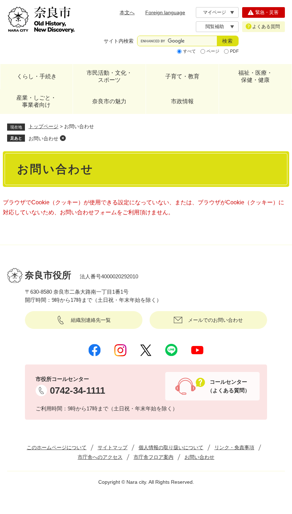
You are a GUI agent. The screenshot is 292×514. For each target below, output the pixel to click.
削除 (62, 138)
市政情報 (182, 101)
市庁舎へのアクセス (100, 457)
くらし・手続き (37, 76)
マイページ (214, 12)
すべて (189, 51)
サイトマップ (112, 447)
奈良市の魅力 (109, 101)
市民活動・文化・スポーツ (109, 76)
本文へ (127, 12)
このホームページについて (57, 447)
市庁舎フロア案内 (153, 457)
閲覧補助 (214, 26)
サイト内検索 (119, 41)
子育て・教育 (182, 76)
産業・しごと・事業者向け (36, 101)
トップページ (43, 126)
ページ (213, 51)
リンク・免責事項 (234, 447)
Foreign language (165, 12)
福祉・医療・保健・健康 (255, 76)
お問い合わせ (43, 138)
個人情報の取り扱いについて (171, 447)
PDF (234, 51)
